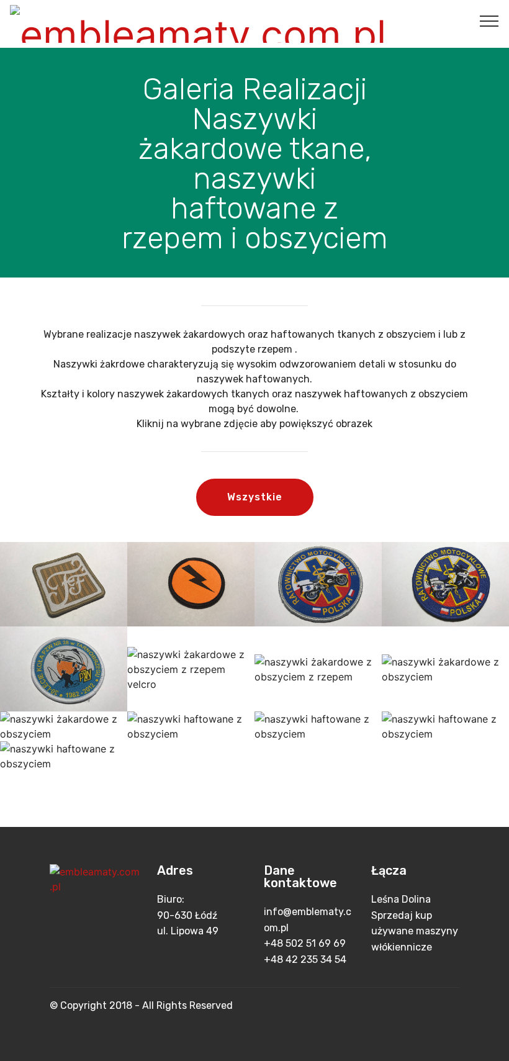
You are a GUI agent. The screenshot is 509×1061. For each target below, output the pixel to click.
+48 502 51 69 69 (305, 943)
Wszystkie (254, 497)
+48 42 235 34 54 (305, 959)
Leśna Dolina (401, 899)
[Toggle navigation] (489, 20)
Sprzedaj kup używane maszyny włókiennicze (414, 931)
